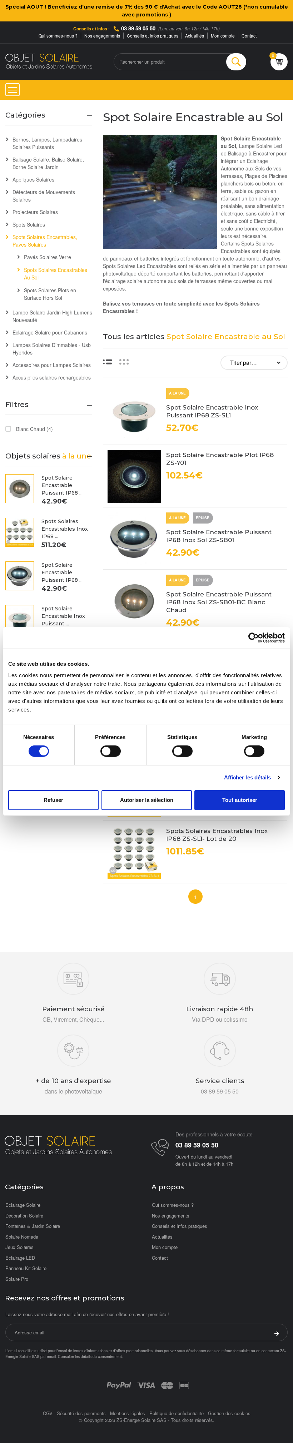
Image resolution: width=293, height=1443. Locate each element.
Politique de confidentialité (176, 1413)
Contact (249, 36)
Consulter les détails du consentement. (90, 1356)
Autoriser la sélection (146, 800)
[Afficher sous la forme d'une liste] (107, 361)
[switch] (110, 751)
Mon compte (223, 36)
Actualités (194, 36)
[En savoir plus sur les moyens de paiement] (118, 1384)
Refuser (53, 800)
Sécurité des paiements (81, 1413)
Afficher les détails (247, 777)
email (51, 1356)
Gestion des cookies (229, 1413)
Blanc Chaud (34, 428)
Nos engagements (102, 36)
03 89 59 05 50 (138, 28)
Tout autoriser (239, 800)
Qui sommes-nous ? (58, 36)
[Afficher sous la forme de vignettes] (124, 361)
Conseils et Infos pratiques (152, 36)
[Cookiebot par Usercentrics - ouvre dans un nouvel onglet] (253, 638)
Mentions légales (127, 1413)
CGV (48, 1413)
